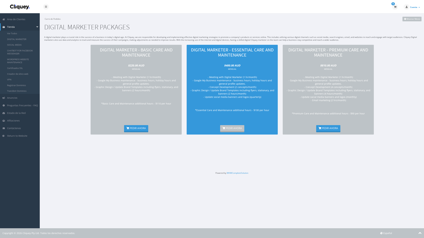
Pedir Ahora (137, 128)
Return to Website (16, 135)
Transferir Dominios (16, 90)
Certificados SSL (15, 68)
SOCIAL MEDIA (14, 44)
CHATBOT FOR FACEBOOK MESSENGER (20, 52)
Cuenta (414, 7)
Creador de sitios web (17, 73)
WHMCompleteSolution (237, 173)
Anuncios (11, 97)
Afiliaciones (13, 120)
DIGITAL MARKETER (16, 39)
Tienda (10, 26)
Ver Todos (12, 33)
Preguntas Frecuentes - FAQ (22, 105)
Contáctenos (13, 128)
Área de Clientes (15, 19)
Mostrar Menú (413, 19)
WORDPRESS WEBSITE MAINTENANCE (18, 61)
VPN (9, 79)
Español (387, 233)
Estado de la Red (16, 113)
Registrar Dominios (16, 85)
